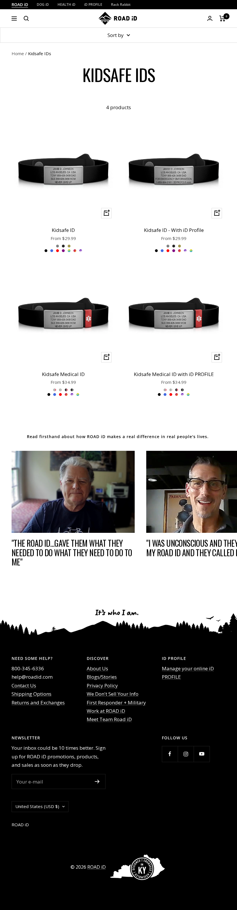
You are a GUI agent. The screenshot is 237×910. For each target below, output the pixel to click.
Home (18, 53)
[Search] (26, 18)
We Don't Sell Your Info (112, 694)
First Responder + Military (116, 702)
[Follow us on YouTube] (202, 754)
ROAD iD (20, 4)
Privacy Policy (102, 685)
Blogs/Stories (102, 676)
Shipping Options (31, 694)
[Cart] (222, 18)
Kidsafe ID (63, 230)
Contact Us (24, 685)
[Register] (97, 781)
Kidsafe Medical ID (63, 374)
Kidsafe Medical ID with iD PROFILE (174, 374)
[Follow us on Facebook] (170, 754)
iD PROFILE (93, 4)
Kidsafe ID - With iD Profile (174, 230)
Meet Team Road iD (109, 719)
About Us (97, 668)
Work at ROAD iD (106, 711)
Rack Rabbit (121, 4)
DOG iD (43, 4)
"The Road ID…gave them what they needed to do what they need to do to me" (72, 552)
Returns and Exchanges (38, 702)
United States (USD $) (37, 806)
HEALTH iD (66, 4)
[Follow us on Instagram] (186, 754)
